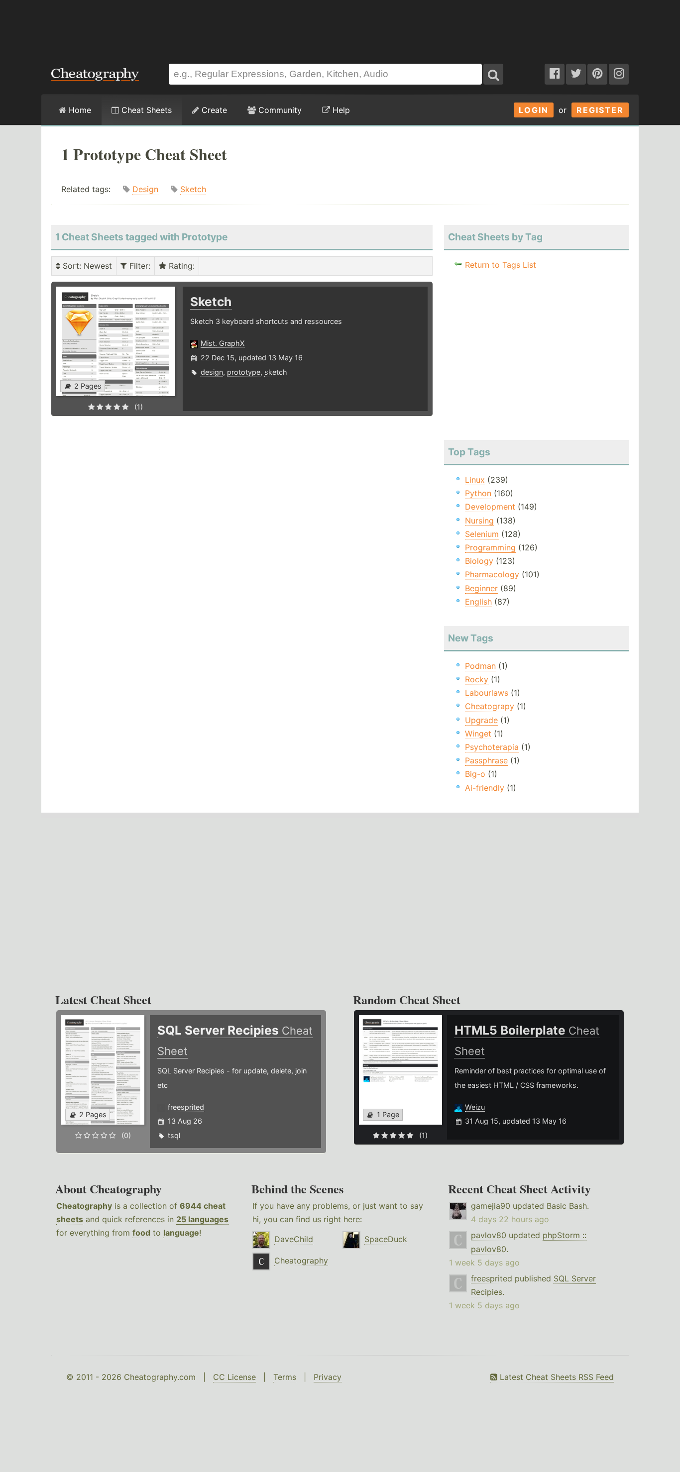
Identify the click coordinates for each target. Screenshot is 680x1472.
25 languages (202, 1219)
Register (600, 110)
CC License (234, 1377)
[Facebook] (555, 74)
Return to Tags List (500, 265)
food (141, 1233)
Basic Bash (567, 1206)
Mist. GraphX (222, 343)
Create (213, 110)
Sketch (193, 189)
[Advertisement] (340, 26)
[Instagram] (619, 74)
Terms (284, 1377)
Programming (490, 547)
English (478, 602)
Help (340, 110)
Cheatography (84, 1206)
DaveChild (293, 1239)
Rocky (476, 679)
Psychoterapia (492, 747)
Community (279, 110)
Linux (475, 480)
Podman (480, 666)
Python (478, 493)
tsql (174, 1135)
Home (78, 110)
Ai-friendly (484, 788)
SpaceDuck (385, 1239)
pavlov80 (488, 1235)
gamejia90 (490, 1206)
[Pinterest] (597, 74)
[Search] (493, 74)
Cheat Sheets (145, 110)
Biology (479, 561)
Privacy (327, 1377)
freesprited (186, 1107)
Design (145, 189)
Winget (478, 733)
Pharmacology (492, 574)
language (181, 1233)
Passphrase (486, 760)
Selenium (482, 534)
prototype (243, 372)
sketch (275, 372)
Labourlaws (486, 693)
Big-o (475, 774)
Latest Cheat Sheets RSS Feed (555, 1377)
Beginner (481, 588)
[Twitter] (576, 74)
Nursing (479, 521)
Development (490, 507)
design (212, 372)
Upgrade (481, 720)
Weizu (475, 1107)
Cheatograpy (489, 706)
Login (534, 110)
